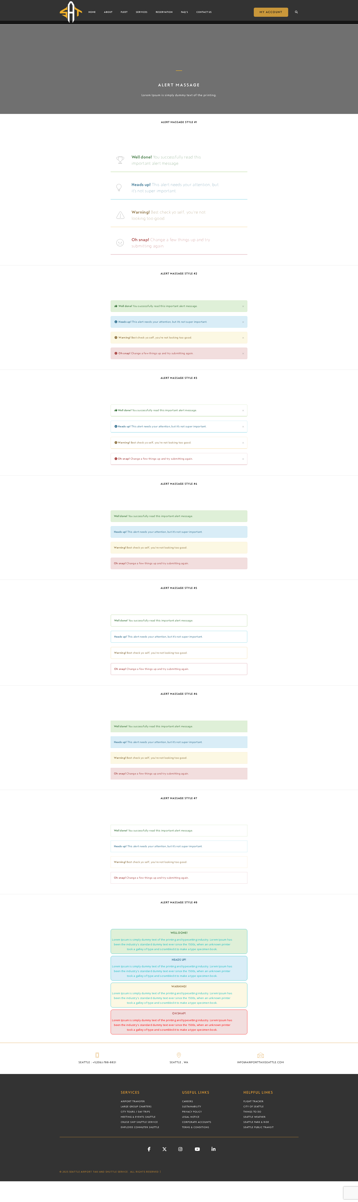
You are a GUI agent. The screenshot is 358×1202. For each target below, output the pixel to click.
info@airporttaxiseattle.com (260, 1062)
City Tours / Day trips (135, 1111)
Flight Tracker (253, 1101)
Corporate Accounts (196, 1122)
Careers (187, 1101)
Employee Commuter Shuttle (140, 1127)
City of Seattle (253, 1106)
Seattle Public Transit (258, 1127)
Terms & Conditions (195, 1127)
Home (92, 12)
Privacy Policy (192, 1111)
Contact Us (204, 12)
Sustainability (191, 1106)
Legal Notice (191, 1117)
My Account (271, 12)
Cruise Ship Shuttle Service (139, 1122)
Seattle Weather (254, 1117)
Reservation (164, 12)
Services (142, 12)
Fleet (124, 12)
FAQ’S (184, 12)
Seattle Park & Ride (256, 1122)
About (108, 12)
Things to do (252, 1111)
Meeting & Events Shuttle (138, 1117)
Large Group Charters (136, 1106)
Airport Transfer (133, 1101)
